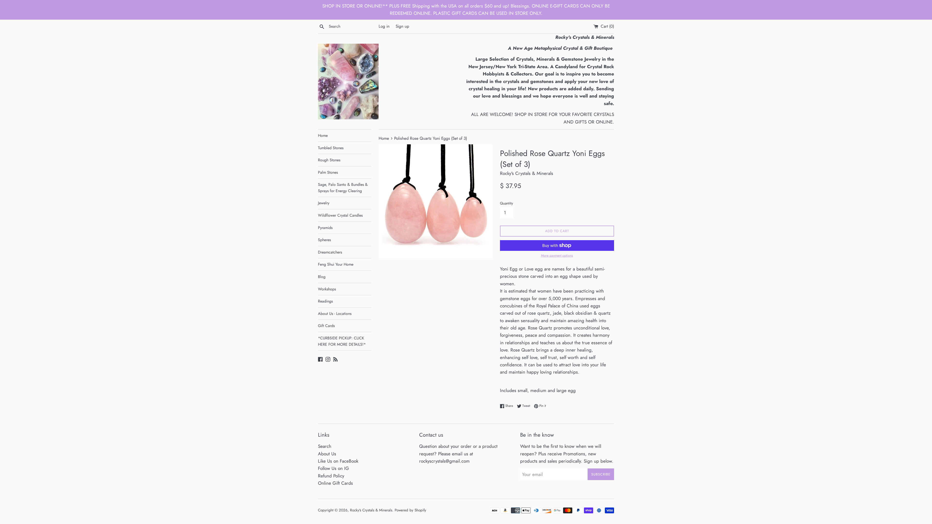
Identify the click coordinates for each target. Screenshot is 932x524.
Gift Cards (326, 325)
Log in (384, 26)
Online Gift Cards (335, 483)
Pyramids (325, 227)
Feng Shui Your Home (335, 264)
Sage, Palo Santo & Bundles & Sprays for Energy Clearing (343, 188)
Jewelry (323, 203)
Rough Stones (329, 160)
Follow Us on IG (333, 468)
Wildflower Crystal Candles (340, 215)
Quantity (506, 203)
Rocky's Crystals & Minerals (371, 510)
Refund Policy (331, 476)
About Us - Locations (334, 313)
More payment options (557, 255)
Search (324, 446)
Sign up (402, 26)
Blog (321, 276)
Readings (325, 301)
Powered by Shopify (410, 510)
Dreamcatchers (330, 252)
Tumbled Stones (330, 148)
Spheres (324, 240)
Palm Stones (328, 172)
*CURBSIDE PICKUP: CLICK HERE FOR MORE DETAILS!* (342, 341)
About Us (327, 453)
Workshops (327, 289)
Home (323, 135)
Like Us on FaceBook (338, 461)
